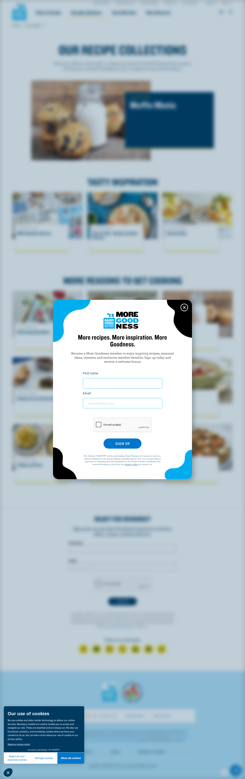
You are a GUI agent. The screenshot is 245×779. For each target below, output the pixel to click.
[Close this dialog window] (184, 307)
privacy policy (132, 464)
